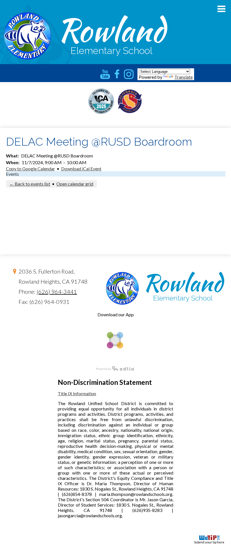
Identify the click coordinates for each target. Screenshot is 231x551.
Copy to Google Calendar (30, 168)
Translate (183, 77)
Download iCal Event (81, 168)
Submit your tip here (209, 542)
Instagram (129, 74)
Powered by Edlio (115, 368)
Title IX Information (77, 393)
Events (12, 174)
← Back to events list (29, 183)
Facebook (117, 74)
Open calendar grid (74, 183)
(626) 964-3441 (57, 291)
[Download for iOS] (114, 358)
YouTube (105, 74)
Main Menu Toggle (221, 9)
